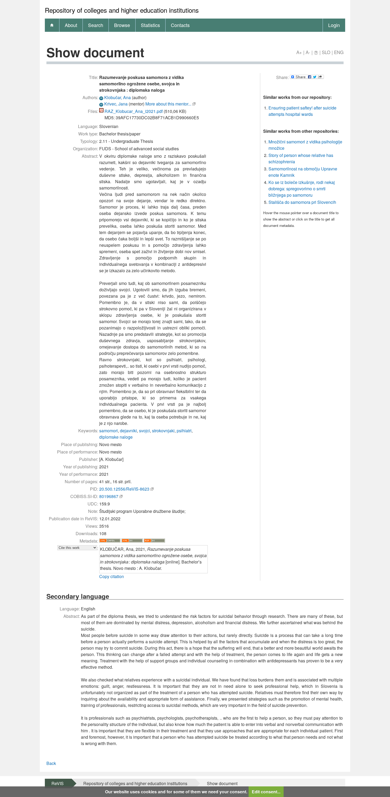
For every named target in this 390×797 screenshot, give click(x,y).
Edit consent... (266, 792)
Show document (222, 783)
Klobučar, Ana (117, 97)
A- (308, 52)
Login (334, 24)
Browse (122, 24)
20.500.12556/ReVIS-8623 (124, 489)
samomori (108, 431)
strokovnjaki (163, 431)
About (71, 24)
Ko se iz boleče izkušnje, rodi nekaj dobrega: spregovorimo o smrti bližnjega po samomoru (301, 188)
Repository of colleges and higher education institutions (135, 783)
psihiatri (184, 431)
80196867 (108, 496)
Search (95, 24)
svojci (144, 431)
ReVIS (57, 783)
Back (51, 763)
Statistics (150, 24)
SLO (326, 52)
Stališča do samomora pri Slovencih (302, 202)
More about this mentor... (168, 104)
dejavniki (128, 431)
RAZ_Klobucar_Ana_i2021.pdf (134, 111)
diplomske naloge (116, 437)
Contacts (180, 24)
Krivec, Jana (116, 104)
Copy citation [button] (111, 576)
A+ (299, 52)
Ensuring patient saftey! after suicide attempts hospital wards (302, 111)
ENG (339, 52)
